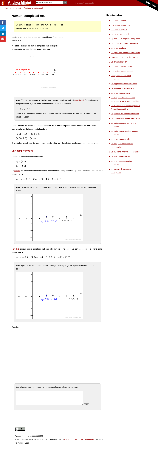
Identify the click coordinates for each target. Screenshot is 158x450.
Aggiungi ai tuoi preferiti (33, 8)
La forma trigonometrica (120, 93)
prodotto (16, 249)
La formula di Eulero (119, 62)
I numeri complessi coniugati (122, 66)
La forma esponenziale (120, 139)
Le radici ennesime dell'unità (123, 156)
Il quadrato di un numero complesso (125, 118)
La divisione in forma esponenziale (125, 152)
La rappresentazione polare (122, 88)
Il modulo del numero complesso (124, 43)
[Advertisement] (82, 48)
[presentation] (25, 108)
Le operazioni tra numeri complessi (125, 53)
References (89, 439)
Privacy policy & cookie (73, 439)
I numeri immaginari (119, 30)
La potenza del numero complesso (125, 114)
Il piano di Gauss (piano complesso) (125, 39)
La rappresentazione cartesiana (124, 84)
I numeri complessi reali (120, 25)
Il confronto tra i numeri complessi (124, 57)
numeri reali (79, 100)
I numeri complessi (13, 8)
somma (17, 171)
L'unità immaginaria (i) (120, 34)
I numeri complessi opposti (122, 71)
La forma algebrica (118, 48)
